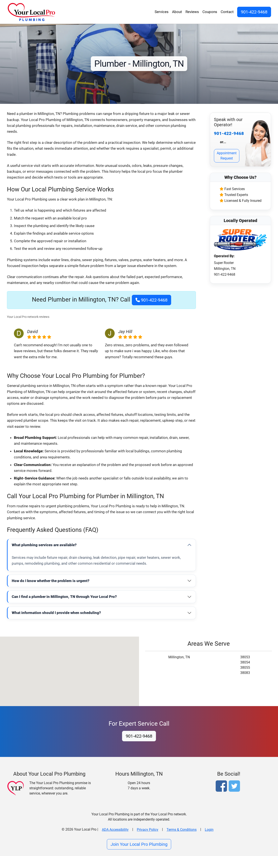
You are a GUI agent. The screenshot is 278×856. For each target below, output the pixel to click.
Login (209, 830)
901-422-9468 (254, 12)
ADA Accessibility (115, 830)
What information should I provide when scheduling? (56, 612)
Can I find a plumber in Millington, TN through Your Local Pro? (64, 596)
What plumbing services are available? (44, 545)
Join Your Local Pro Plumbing (139, 844)
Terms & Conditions (182, 830)
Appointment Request (227, 155)
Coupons (209, 12)
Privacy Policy (147, 830)
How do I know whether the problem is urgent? (50, 581)
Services (162, 12)
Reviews (192, 12)
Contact (227, 12)
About (177, 12)
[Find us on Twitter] (235, 787)
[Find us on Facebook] (222, 787)
